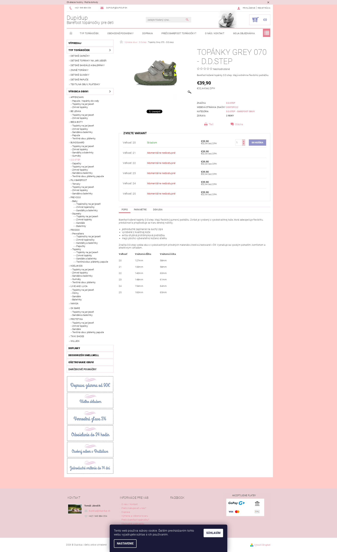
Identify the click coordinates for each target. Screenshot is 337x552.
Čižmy (75, 293)
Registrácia (264, 8)
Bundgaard (78, 142)
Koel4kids (77, 265)
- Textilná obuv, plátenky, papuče (91, 261)
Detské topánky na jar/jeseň (89, 60)
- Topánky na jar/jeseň (86, 216)
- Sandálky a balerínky (86, 210)
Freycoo (76, 197)
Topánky (76, 249)
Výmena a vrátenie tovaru (134, 516)
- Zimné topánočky (84, 207)
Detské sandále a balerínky (88, 65)
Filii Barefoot (79, 180)
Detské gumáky (80, 75)
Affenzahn (77, 97)
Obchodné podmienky (120, 33)
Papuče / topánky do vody (85, 101)
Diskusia (158, 209)
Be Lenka (76, 111)
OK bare (75, 308)
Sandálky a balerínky (82, 152)
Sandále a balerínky (82, 132)
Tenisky (76, 184)
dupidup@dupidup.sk (99, 510)
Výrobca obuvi (78, 91)
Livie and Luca (79, 286)
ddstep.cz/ (232, 107)
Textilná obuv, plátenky (85, 84)
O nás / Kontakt (214, 33)
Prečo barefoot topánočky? (178, 33)
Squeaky (76, 213)
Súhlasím (213, 533)
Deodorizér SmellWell (83, 355)
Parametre (140, 209)
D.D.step (75, 159)
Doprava (147, 33)
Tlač (211, 124)
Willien (75, 341)
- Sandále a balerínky (86, 258)
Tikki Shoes (77, 336)
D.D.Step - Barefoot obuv (240, 111)
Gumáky (76, 155)
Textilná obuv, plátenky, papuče (88, 176)
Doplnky (74, 348)
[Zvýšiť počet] (243, 141)
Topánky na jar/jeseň (83, 104)
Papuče (76, 135)
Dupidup (90, 19)
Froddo (75, 230)
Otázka (239, 124)
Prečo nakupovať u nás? (133, 508)
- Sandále (80, 223)
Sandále (76, 296)
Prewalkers (78, 233)
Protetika (77, 319)
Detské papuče (79, 79)
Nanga (74, 303)
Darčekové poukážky (82, 369)
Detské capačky (80, 56)
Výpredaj (74, 43)
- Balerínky (80, 226)
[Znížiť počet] (243, 144)
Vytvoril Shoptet (262, 545)
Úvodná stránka (71, 33)
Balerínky (77, 299)
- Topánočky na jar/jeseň (88, 204)
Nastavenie (125, 543)
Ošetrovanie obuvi (81, 362)
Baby (74, 201)
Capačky (76, 163)
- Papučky (80, 246)
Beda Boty (77, 122)
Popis (125, 209)
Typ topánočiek (89, 33)
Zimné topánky (79, 70)
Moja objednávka (244, 33)
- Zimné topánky (83, 219)
